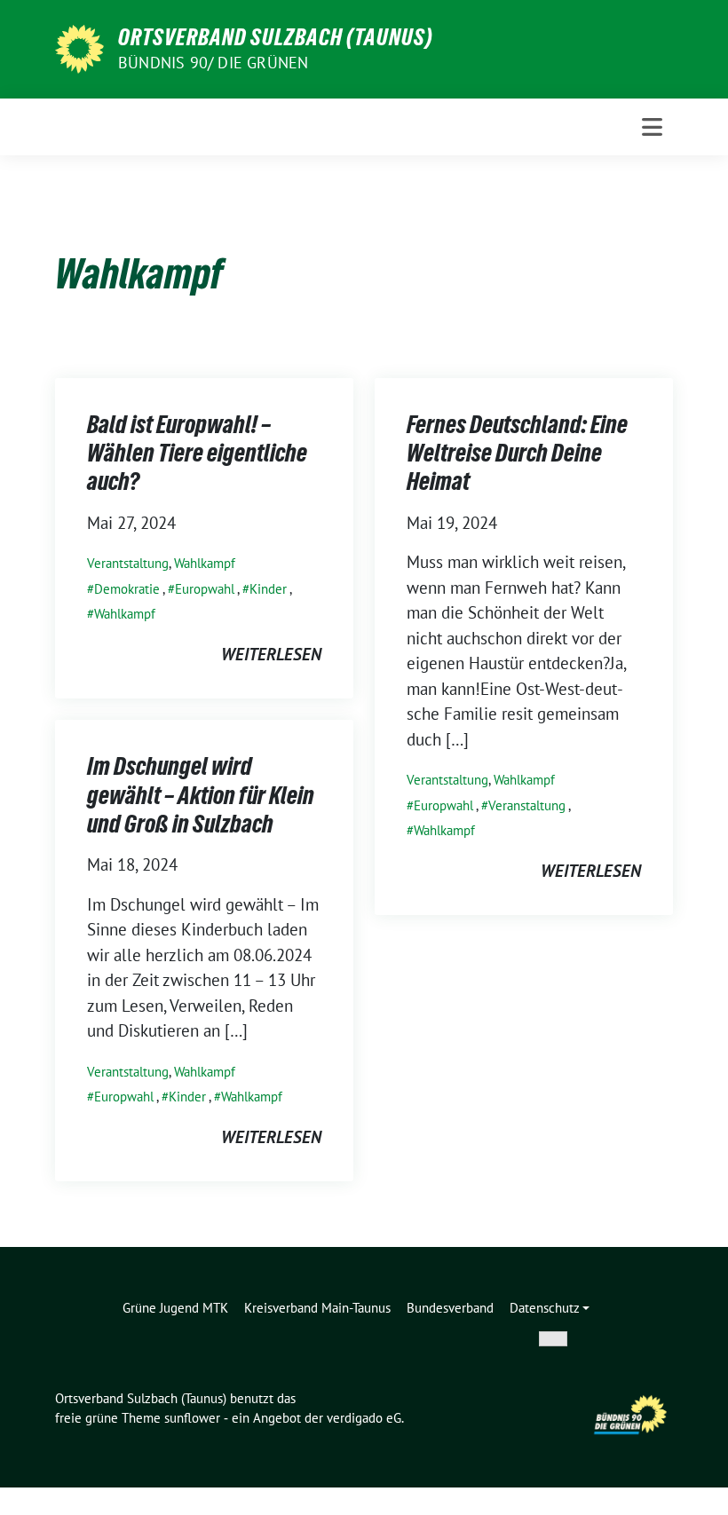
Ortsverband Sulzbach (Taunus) (275, 37)
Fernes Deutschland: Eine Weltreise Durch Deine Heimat (517, 453)
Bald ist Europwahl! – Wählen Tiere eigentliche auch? (197, 453)
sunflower (192, 1417)
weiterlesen (271, 654)
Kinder (268, 588)
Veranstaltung (527, 805)
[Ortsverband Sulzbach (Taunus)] (79, 47)
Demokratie (127, 588)
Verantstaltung (128, 563)
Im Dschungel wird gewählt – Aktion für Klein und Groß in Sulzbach (200, 795)
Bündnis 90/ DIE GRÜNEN (213, 62)
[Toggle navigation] (652, 127)
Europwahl (204, 588)
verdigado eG (364, 1417)
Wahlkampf (204, 563)
